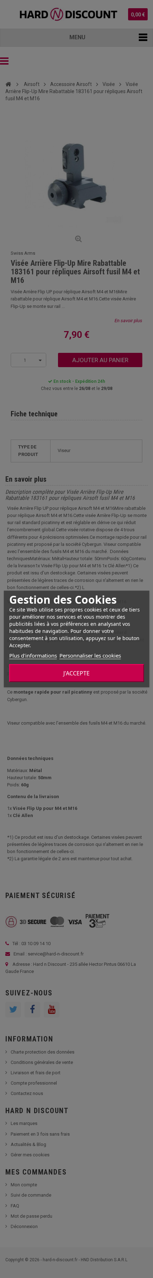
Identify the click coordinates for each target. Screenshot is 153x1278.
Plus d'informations (33, 655)
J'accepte (76, 673)
